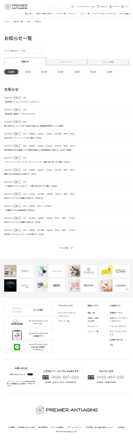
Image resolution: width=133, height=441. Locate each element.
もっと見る (64, 247)
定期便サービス (116, 312)
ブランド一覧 (61, 13)
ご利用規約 (121, 427)
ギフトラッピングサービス (119, 333)
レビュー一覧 (84, 13)
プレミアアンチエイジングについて (104, 13)
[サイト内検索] (72, 6)
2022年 (77, 72)
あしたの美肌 (124, 13)
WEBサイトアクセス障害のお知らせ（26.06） (23, 222)
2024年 (44, 72)
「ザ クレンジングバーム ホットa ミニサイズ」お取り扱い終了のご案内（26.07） (37, 162)
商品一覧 (28, 13)
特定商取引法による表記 (18, 383)
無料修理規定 (43, 427)
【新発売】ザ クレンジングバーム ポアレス (21, 101)
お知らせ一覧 (18, 21)
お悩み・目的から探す (44, 13)
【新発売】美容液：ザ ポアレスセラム (19, 113)
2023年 (60, 72)
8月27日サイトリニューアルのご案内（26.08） (23, 138)
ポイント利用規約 (57, 427)
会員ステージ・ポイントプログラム (119, 319)
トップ (6, 21)
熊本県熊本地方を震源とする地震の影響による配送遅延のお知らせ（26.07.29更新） (38, 150)
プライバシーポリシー (74, 427)
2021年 (93, 72)
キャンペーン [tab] (66, 62)
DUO (28, 21)
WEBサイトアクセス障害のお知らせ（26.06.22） (24, 198)
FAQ (92, 6)
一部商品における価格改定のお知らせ (19, 210)
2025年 (28, 72)
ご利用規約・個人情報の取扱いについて (99, 427)
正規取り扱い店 (116, 339)
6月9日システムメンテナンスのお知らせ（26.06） (24, 234)
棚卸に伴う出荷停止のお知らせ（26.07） (21, 174)
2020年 (109, 72)
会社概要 (11, 427)
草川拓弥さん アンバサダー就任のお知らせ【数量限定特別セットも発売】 (34, 126)
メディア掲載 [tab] (108, 62)
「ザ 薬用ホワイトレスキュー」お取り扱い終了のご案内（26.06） (31, 186)
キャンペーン (72, 13)
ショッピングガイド (82, 6)
